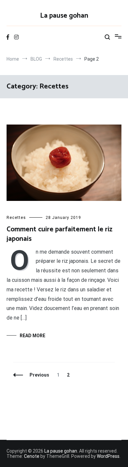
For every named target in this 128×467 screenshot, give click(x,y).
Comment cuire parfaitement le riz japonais (59, 234)
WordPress (108, 456)
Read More (32, 335)
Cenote (31, 456)
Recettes (16, 217)
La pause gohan (64, 15)
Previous (39, 375)
